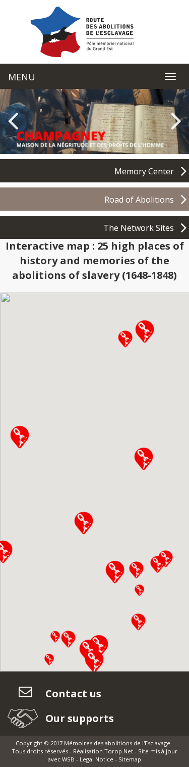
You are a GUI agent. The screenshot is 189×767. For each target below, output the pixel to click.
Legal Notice (96, 759)
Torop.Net (118, 751)
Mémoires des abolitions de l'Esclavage (117, 743)
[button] (125, 339)
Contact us (72, 693)
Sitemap (129, 759)
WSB (68, 759)
